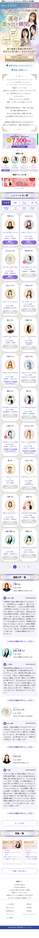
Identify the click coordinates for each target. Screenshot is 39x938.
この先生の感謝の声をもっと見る (19, 641)
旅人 (8, 320)
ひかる (27, 216)
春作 (8, 391)
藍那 (27, 531)
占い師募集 (9, 918)
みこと (8, 285)
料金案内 (29, 907)
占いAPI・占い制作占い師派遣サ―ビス (19, 898)
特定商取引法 (10, 911)
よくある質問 (10, 904)
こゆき (8, 426)
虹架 (27, 320)
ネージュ (9, 251)
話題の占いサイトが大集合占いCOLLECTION (19, 895)
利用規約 (29, 911)
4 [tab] (22, 188)
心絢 (8, 496)
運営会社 (29, 904)
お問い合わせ (10, 907)
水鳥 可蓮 (8, 531)
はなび (27, 356)
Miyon (27, 285)
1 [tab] (17, 150)
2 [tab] (19, 150)
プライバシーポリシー (29, 914)
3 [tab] (21, 150)
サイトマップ (10, 914)
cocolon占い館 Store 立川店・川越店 (19, 890)
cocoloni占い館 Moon (19, 887)
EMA (15, 756)
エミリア (27, 426)
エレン (27, 460)
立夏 (27, 496)
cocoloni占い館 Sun (19, 885)
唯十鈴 (27, 251)
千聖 (8, 216)
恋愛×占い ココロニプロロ (19, 892)
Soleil (8, 356)
